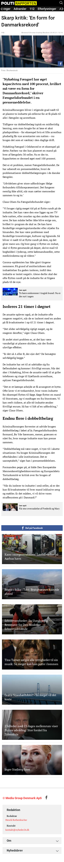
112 (32, 9)
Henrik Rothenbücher (16, 819)
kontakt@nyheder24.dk (17, 829)
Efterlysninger (47, 9)
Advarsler (20, 9)
